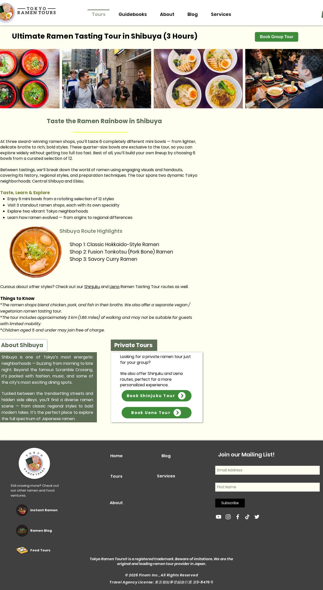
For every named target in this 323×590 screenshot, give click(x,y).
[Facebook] (237, 517)
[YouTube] (218, 517)
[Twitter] (257, 517)
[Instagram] (228, 517)
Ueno (115, 287)
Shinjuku (92, 287)
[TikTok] (247, 517)
